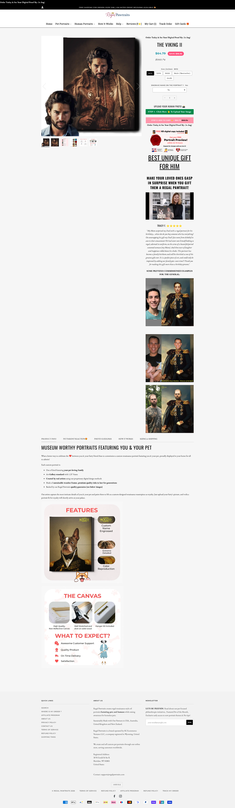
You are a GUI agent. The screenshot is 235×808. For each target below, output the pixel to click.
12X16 (158, 73)
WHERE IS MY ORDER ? (51, 712)
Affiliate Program (129, 791)
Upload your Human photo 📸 (169, 106)
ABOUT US (45, 719)
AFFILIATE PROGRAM (50, 715)
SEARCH (45, 708)
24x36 (169, 78)
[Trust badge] (170, 152)
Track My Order (171, 791)
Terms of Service (88, 791)
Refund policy (108, 791)
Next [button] (137, 86)
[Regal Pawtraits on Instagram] (120, 797)
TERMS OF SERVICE (49, 730)
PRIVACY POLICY (48, 722)
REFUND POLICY (48, 733)
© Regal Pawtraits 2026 (63, 791)
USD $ (116, 785)
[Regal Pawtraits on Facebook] (114, 797)
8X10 (150, 73)
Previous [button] (46, 86)
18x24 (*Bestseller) (182, 73)
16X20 (167, 73)
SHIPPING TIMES (48, 737)
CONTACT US (47, 726)
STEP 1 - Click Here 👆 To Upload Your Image (169, 111)
